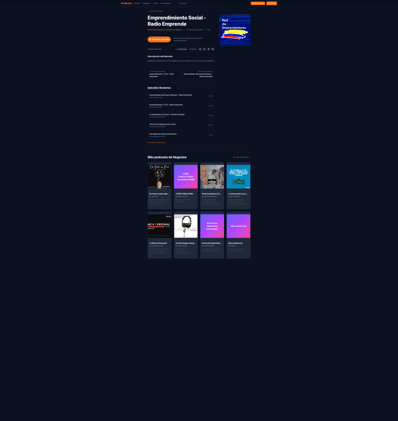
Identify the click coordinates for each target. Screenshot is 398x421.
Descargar (183, 49)
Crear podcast (166, 3)
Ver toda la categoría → (241, 157)
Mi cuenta (271, 3)
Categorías (147, 3)
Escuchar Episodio (160, 39)
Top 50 (155, 3)
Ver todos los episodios (156, 142)
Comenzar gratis (258, 3)
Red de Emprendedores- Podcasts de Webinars (165, 30)
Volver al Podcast (156, 11)
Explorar (137, 3)
